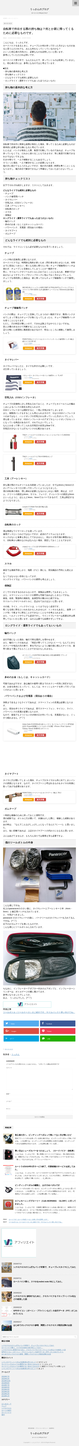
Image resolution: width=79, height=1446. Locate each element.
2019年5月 (5, 1387)
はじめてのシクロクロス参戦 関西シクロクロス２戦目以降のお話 (42, 1325)
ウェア (4, 1406)
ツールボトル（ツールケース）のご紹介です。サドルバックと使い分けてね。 (39, 1012)
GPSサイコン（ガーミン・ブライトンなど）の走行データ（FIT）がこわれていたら (32, 1352)
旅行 (3, 1415)
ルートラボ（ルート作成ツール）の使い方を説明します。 (29, 1219)
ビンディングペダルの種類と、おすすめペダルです (37, 1185)
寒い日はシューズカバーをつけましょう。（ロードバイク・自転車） (45, 1151)
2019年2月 (5, 1394)
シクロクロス (6, 1408)
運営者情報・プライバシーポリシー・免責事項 (41, 1428)
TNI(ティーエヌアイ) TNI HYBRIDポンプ (37, 456)
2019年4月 (5, 1389)
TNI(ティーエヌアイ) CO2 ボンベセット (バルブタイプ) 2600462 (46, 435)
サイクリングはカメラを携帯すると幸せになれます (20, 1364)
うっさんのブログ (39, 9)
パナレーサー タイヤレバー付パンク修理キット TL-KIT (42, 375)
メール (8, 1101)
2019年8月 (5, 1383)
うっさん (15, 1054)
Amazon (28, 299)
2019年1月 (5, 1396)
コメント (9, 1067)
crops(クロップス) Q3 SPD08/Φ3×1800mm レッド (40, 547)
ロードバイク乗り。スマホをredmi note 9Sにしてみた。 (38, 1282)
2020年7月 (5, 1376)
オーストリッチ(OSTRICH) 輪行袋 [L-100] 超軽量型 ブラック (44, 655)
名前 (8, 1094)
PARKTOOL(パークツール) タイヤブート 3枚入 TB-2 (41, 793)
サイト (8, 1109)
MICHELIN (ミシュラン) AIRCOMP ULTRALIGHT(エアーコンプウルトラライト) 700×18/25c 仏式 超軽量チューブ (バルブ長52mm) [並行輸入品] (48, 290)
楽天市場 (40, 299)
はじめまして (6, 1404)
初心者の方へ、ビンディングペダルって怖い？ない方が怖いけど (43, 1135)
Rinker (30, 293)
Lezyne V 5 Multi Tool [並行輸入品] (35, 507)
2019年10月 (6, 1381)
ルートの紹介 (6, 1410)
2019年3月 (5, 1392)
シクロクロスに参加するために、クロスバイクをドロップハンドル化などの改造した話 (34, 1350)
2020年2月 (5, 1379)
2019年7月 (5, 1385)
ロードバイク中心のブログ (39, 1437)
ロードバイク (9, 1049)
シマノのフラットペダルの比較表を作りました (19, 1362)
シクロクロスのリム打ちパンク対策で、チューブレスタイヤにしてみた (44, 1267)
